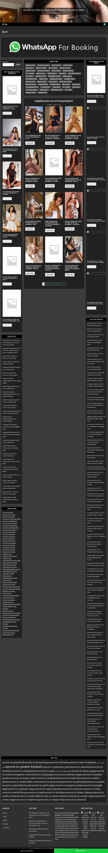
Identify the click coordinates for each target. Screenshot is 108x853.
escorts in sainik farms (14, 792)
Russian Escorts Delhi (10, 563)
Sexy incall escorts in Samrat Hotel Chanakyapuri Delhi (94, 721)
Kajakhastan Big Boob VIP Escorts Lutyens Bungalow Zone (11, 434)
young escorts (42, 93)
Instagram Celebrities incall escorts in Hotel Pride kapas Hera (94, 613)
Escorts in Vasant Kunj (10, 526)
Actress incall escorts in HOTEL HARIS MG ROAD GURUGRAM (95, 405)
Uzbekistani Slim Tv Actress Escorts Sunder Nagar (10, 469)
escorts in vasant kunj (28, 799)
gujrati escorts (52, 73)
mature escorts (30, 82)
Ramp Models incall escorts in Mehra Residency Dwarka (93, 702)
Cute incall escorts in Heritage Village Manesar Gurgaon (95, 482)
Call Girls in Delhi (8, 574)
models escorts (42, 82)
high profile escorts (74, 73)
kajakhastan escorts (56, 79)
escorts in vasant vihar (52, 799)
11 (61, 284)
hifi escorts (62, 73)
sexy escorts (66, 84)
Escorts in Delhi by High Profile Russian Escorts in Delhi (54, 10)
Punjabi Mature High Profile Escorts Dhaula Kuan (10, 499)
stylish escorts (45, 87)
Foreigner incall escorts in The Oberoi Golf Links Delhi (95, 520)
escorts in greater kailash (23, 767)
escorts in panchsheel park (16, 785)
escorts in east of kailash (82, 762)
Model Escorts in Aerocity (11, 587)
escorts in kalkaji (22, 770)
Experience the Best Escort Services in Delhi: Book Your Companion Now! (12, 350)
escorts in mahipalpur (42, 774)
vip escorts (68, 90)
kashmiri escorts (69, 79)
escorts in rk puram (72, 788)
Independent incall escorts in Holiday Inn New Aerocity (96, 598)
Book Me (7, 113)
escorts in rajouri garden (48, 788)
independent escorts (55, 76)
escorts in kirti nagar (43, 770)
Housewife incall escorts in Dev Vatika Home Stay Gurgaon (96, 582)
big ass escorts (56, 65)
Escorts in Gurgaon (9, 532)
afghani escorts (30, 65)
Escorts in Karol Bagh (10, 523)
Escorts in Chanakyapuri (11, 528)
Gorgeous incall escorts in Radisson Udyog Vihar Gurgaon (95, 528)
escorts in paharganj (75, 781)
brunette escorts (41, 68)
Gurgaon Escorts (8, 602)
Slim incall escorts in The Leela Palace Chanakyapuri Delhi (96, 744)
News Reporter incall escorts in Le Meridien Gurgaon (94, 665)
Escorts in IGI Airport (10, 530)
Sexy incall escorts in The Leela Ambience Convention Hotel (95, 729)
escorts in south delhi (28, 796)
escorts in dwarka (59, 762)
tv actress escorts (32, 90)
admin (50, 104)
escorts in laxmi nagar (84, 770)
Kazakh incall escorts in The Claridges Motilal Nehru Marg (95, 635)
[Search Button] (104, 24)
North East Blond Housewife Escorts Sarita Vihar (11, 461)
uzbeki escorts (44, 90)
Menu (5, 24)
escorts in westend (76, 799)
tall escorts (66, 87)
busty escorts (53, 68)
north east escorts (66, 82)
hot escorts (29, 76)
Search (5, 62)
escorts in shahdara (55, 792)
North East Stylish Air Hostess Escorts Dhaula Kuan (10, 448)
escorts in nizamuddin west (23, 781)
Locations (6, 828)
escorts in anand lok (13, 762)
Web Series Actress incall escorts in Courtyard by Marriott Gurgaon (95, 392)
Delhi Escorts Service (10, 556)
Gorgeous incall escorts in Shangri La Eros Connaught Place (96, 536)
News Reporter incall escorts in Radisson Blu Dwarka (94, 673)
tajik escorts (56, 87)
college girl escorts (43, 71)
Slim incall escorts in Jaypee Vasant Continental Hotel (96, 737)
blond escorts (67, 65)
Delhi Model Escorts (9, 565)
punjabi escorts (43, 84)
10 (58, 284)
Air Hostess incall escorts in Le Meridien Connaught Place (95, 426)
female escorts (40, 73)
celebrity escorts (65, 68)
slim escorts (76, 84)
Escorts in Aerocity (9, 515)
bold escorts (30, 68)
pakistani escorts (31, 84)
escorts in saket (36, 792)
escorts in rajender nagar (21, 788)
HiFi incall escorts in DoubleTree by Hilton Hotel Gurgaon (94, 544)
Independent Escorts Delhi (11, 560)
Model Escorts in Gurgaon (11, 619)
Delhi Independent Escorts (11, 569)
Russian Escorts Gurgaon (11, 595)
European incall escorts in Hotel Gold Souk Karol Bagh (95, 507)
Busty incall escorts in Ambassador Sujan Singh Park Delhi (95, 450)
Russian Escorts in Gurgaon (12, 613)
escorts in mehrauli (46, 778)
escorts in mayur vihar (23, 778)
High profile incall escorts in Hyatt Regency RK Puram (95, 557)
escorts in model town (70, 778)
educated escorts (68, 71)
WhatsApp (81, 851)
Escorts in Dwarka (9, 517)
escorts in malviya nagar (68, 774)
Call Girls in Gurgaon (9, 543)
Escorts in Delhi (8, 512)
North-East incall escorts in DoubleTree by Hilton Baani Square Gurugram (96, 686)
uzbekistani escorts (57, 90)
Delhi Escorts (7, 554)
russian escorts (55, 84)
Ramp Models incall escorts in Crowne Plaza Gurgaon (95, 694)
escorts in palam (96, 781)
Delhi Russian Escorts (10, 567)
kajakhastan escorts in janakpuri (54, 101)
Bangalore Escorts (9, 591)
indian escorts (67, 76)
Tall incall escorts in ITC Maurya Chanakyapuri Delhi (95, 342)
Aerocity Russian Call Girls (11, 589)
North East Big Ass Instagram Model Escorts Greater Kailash (11, 394)
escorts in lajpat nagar (63, 771)
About (5, 816)
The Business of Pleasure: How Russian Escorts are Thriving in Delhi (11, 342)
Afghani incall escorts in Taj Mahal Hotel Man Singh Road (96, 419)
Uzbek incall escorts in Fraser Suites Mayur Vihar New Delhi (95, 361)
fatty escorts (30, 73)
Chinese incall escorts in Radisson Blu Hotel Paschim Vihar (95, 474)
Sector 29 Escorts (8, 598)
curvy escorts (56, 71)
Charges (5, 824)
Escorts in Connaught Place (12, 519)
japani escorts (43, 79)
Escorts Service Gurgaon (11, 615)
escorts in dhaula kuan (36, 762)
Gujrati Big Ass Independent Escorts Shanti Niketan (10, 419)
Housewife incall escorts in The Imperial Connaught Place (96, 590)
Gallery (5, 820)
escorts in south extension (55, 796)
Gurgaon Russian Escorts (11, 630)
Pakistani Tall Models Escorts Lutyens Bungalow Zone (11, 427)
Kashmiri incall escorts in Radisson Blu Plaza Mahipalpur (95, 627)
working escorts (31, 93)
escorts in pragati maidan (69, 785)
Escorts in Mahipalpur (10, 521)
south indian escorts (32, 87)
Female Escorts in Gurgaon (11, 604)
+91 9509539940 (27, 851)
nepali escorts (53, 82)
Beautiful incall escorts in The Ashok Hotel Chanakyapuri (95, 442)
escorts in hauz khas (81, 766)
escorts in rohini (92, 788)
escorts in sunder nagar (82, 796)
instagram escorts (31, 79)
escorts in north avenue (51, 781)
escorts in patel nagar (43, 785)
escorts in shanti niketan (79, 792)
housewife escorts (40, 76)
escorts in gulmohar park (56, 766)
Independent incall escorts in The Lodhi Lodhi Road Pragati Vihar (96, 606)
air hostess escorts (43, 65)
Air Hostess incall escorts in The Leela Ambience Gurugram (95, 434)
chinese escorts (30, 71)
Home (5, 813)
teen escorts (76, 87)
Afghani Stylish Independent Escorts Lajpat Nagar (12, 381)
